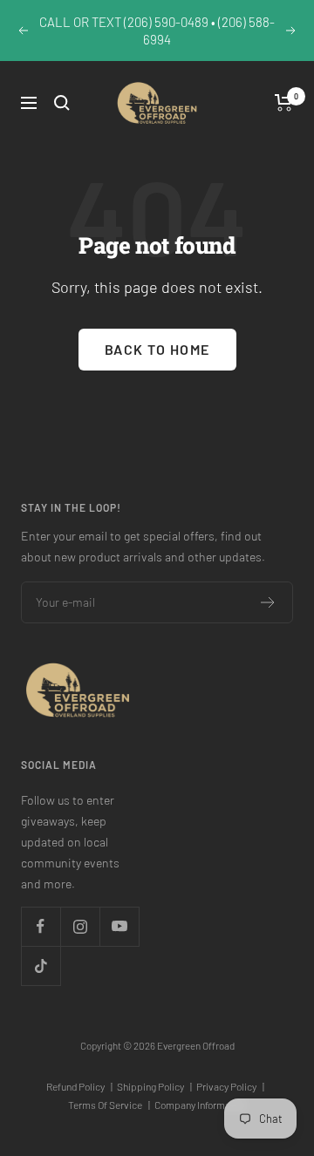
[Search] (62, 103)
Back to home (157, 349)
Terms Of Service (109, 1104)
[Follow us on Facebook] (40, 926)
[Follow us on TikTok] (40, 965)
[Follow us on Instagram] (79, 926)
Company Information (200, 1104)
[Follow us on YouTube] (119, 926)
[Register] (268, 602)
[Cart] (284, 103)
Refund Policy (79, 1086)
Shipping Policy (154, 1086)
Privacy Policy (230, 1086)
